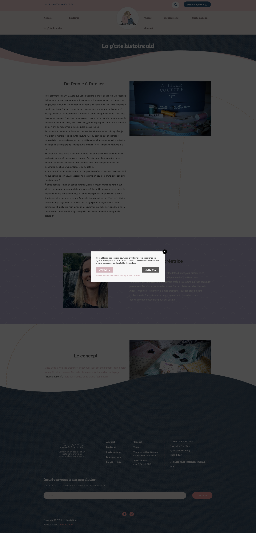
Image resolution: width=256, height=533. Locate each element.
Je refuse (150, 270)
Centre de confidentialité (107, 275)
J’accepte (104, 270)
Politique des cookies (130, 275)
